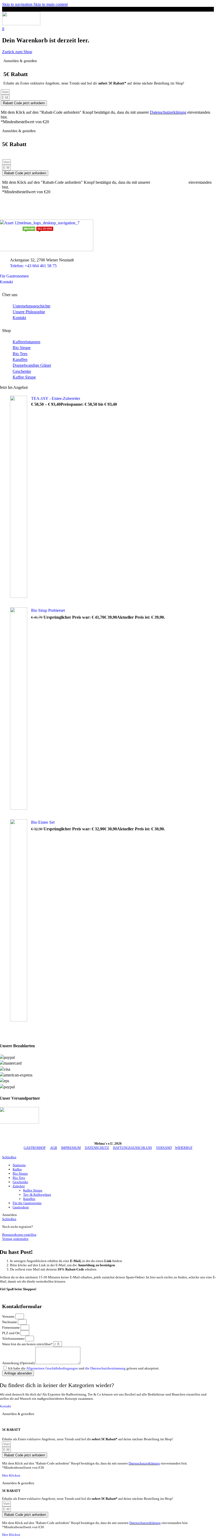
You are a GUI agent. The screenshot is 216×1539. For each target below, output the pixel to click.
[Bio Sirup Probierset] (18, 709)
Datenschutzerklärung (168, 112)
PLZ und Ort (11, 1333)
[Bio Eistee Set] (18, 921)
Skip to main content (50, 4)
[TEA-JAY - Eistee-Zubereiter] (18, 497)
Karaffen (20, 359)
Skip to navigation (17, 4)
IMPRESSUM (71, 1148)
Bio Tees (20, 353)
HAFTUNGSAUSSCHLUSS (132, 1148)
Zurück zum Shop (17, 51)
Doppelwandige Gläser (32, 365)
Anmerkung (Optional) (18, 1363)
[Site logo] (21, 24)
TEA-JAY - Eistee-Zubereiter (55, 398)
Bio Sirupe (22, 347)
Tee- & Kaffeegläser (37, 1195)
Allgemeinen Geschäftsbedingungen (52, 1368)
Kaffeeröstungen (26, 342)
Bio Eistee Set (43, 822)
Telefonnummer (13, 1339)
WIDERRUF (184, 1148)
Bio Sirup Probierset (48, 610)
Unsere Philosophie (29, 312)
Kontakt (19, 317)
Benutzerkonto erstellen (19, 1235)
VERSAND (164, 1148)
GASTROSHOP (35, 1148)
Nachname (10, 1322)
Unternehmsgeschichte (31, 306)
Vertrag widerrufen (15, 1239)
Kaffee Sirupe (24, 377)
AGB (53, 1148)
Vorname (8, 1316)
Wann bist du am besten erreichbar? (27, 1344)
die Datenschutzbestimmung (105, 1368)
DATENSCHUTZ (97, 1148)
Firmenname (11, 1327)
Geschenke (22, 371)
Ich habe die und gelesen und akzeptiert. (83, 1368)
